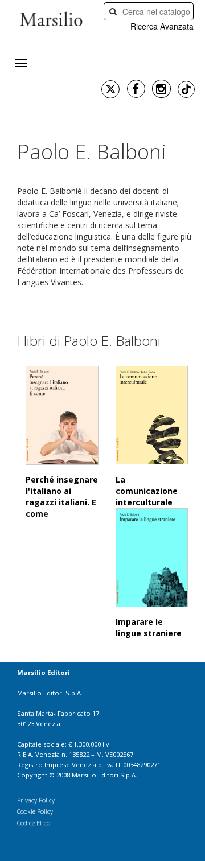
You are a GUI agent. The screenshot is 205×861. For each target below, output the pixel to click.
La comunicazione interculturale (147, 491)
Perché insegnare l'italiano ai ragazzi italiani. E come (62, 496)
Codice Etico (33, 822)
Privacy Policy (36, 800)
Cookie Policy (35, 811)
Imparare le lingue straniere (149, 627)
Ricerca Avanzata (162, 26)
